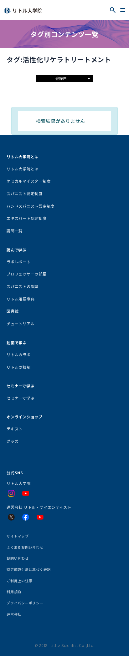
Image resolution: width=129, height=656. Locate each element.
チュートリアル (20, 323)
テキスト (15, 428)
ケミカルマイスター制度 (28, 181)
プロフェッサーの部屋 (26, 273)
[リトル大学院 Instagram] (11, 493)
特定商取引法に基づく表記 (29, 569)
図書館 (12, 311)
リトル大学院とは (23, 168)
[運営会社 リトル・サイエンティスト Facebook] (25, 517)
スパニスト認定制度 (25, 193)
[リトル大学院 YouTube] (25, 493)
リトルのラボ (18, 354)
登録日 (61, 78)
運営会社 (14, 614)
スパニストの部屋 (23, 286)
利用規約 (14, 591)
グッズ (12, 441)
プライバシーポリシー (25, 602)
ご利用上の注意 (19, 580)
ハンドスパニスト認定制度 (30, 206)
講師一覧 (15, 230)
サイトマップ (17, 535)
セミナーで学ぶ (20, 398)
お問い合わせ (17, 558)
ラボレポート (18, 261)
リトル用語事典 (20, 298)
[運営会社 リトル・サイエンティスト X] (11, 517)
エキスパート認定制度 (26, 218)
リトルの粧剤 (18, 367)
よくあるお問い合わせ (25, 547)
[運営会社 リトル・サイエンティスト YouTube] (40, 517)
